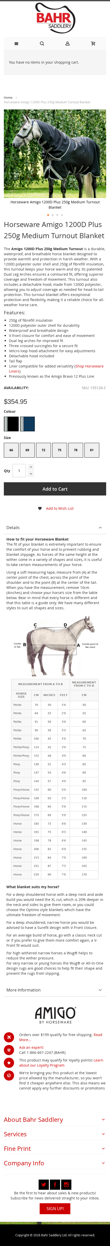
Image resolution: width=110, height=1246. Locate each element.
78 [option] (76, 450)
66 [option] (11, 450)
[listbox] (55, 425)
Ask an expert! (31, 1047)
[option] (11, 424)
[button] (48, 215)
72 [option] (43, 450)
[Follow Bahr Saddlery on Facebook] (55, 1183)
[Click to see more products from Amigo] (55, 1015)
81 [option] (92, 450)
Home (8, 97)
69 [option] (27, 450)
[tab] (55, 527)
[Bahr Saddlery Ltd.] (55, 18)
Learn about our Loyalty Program (61, 1063)
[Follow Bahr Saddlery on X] (44, 1183)
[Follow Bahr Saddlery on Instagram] (66, 1183)
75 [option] (59, 450)
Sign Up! (55, 1208)
